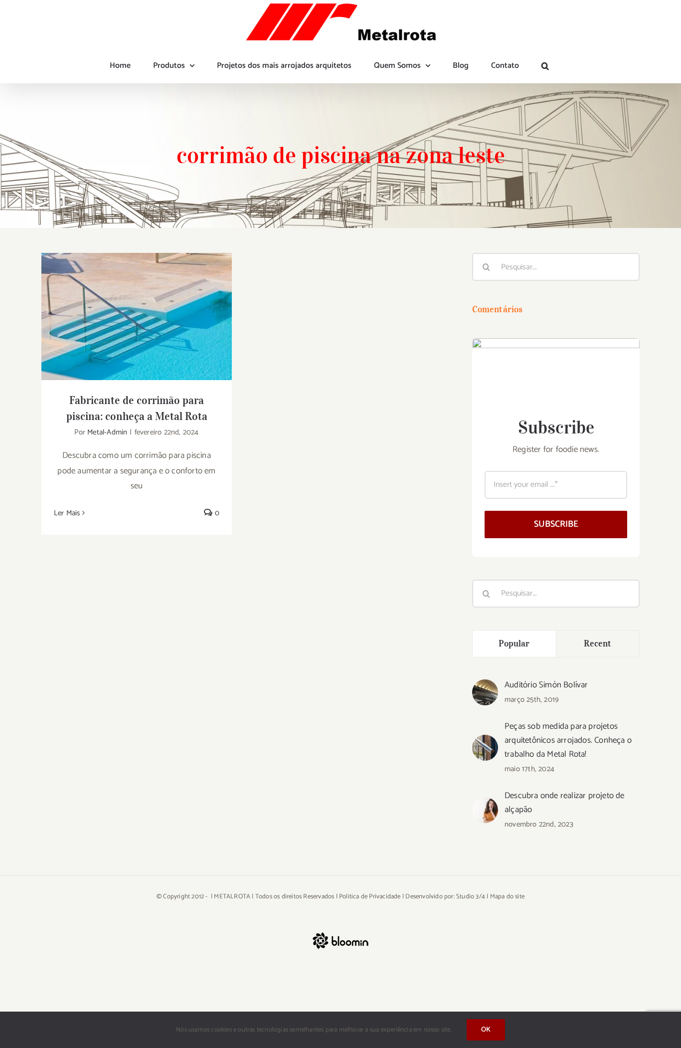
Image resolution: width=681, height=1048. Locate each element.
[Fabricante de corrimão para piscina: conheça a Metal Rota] (136, 316)
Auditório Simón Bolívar (546, 685)
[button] (545, 66)
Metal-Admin (107, 432)
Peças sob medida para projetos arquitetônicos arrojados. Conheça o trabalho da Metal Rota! (568, 740)
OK (486, 1030)
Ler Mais (67, 513)
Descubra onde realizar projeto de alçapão (565, 803)
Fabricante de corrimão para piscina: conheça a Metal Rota (137, 301)
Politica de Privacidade (370, 896)
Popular (514, 643)
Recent (597, 643)
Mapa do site (507, 896)
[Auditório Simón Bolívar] (485, 687)
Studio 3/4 (470, 896)
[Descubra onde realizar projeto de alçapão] (485, 805)
